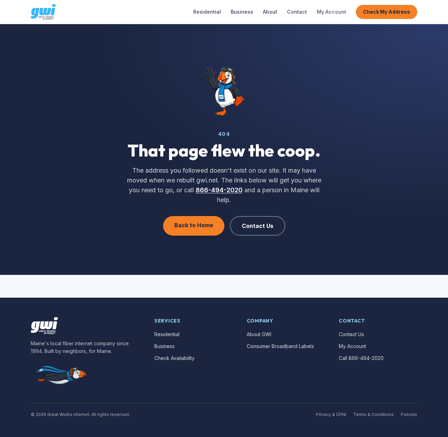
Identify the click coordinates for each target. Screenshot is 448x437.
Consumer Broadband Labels (280, 346)
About (270, 12)
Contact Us (257, 225)
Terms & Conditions (373, 414)
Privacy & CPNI (331, 414)
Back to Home (193, 225)
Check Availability (174, 358)
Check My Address (386, 12)
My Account (331, 12)
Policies (409, 414)
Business (242, 12)
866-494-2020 (219, 190)
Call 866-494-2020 (361, 358)
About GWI (259, 334)
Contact (297, 12)
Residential (207, 12)
